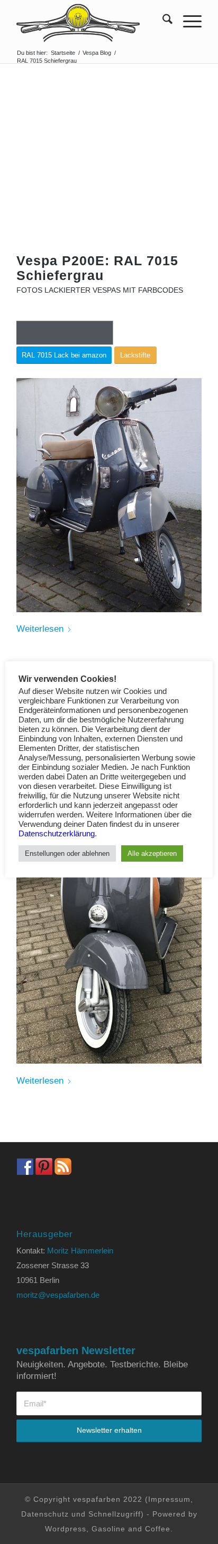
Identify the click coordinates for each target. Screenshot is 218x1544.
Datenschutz (45, 1514)
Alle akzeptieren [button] (152, 853)
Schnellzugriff (114, 1514)
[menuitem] (162, 21)
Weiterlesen (39, 629)
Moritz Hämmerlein (80, 1250)
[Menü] (187, 21)
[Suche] (162, 21)
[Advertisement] (109, 174)
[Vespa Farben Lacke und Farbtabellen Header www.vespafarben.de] (90, 21)
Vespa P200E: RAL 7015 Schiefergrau (97, 268)
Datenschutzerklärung (57, 833)
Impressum (169, 1499)
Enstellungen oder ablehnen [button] (67, 853)
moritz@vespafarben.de (57, 1294)
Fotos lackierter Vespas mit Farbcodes (99, 290)
